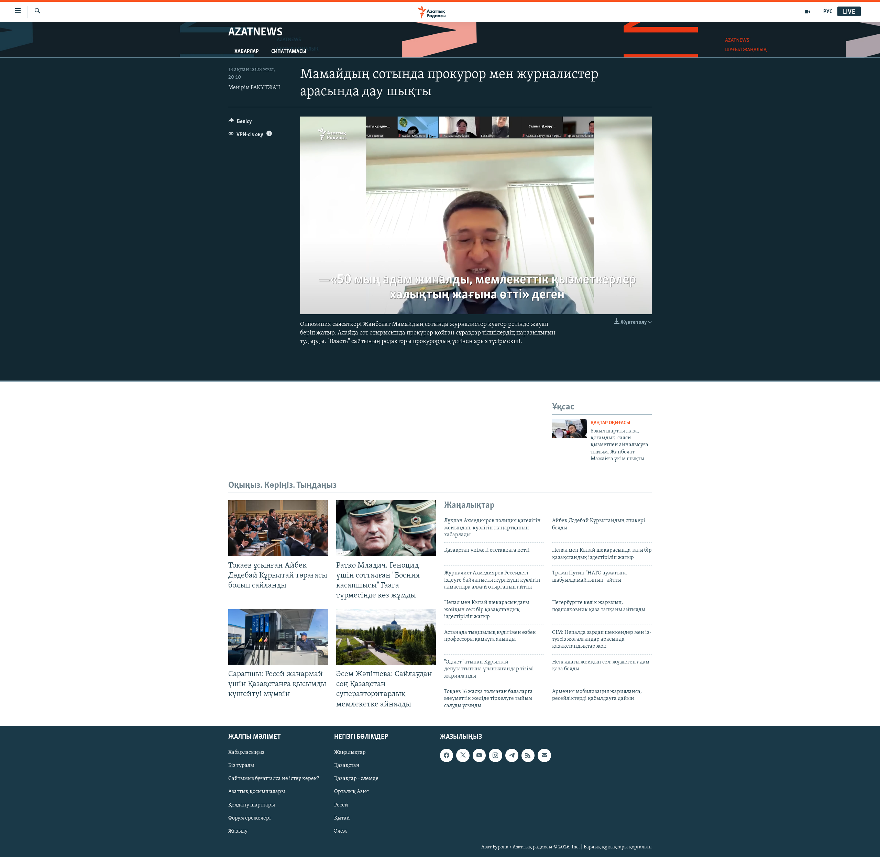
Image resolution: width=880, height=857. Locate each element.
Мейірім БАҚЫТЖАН (254, 87)
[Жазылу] (544, 755)
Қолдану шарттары (251, 804)
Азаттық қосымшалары (256, 791)
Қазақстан (347, 765)
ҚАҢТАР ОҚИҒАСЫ (610, 423)
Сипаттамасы (288, 51)
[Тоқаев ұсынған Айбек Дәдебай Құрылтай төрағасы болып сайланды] (278, 528)
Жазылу (238, 831)
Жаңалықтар (350, 752)
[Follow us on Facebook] (446, 755)
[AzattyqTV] (807, 12)
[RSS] (528, 755)
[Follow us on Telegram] (511, 755)
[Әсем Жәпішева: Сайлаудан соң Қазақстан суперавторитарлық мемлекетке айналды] (386, 637)
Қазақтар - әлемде (356, 778)
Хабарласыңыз (246, 752)
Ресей (341, 804)
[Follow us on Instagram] (495, 755)
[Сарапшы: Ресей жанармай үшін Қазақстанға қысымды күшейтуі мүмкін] (278, 637)
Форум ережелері (249, 818)
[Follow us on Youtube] (479, 755)
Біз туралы (241, 765)
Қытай (342, 818)
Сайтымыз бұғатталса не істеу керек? (273, 778)
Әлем (340, 831)
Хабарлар (246, 51)
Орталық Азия (351, 791)
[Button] (240, 123)
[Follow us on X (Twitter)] (462, 755)
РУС (828, 11)
